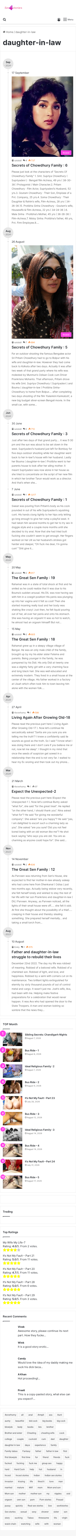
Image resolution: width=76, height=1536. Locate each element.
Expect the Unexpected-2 (34, 791)
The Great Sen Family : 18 (33, 639)
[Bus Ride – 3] (12, 1118)
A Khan (22, 1374)
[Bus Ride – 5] (12, 1182)
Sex (50, 1505)
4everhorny (10, 1414)
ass (50, 1414)
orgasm (8, 1499)
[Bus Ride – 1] (12, 1055)
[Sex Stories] (13, 7)
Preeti (21, 1390)
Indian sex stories (53, 1475)
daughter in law (12, 1445)
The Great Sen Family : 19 (33, 578)
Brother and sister (13, 1433)
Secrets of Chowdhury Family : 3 (40, 434)
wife (37, 1523)
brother (50, 1427)
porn (32, 1499)
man (61, 1481)
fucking (20, 1463)
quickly (19, 1505)
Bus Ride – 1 (32, 1050)
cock (61, 1433)
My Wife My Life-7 (14, 1242)
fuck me (33, 1463)
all (22, 1414)
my (47, 1493)
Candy (22, 1358)
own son (21, 1499)
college (8, 1439)
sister (56, 1511)
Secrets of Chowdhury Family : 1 (39, 499)
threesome (44, 1517)
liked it (41, 1481)
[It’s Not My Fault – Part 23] (12, 1102)
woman (57, 1523)
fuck (67, 1457)
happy (59, 1463)
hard (7, 1469)
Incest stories (22, 1475)
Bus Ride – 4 (32, 1145)
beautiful (19, 1420)
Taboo (30, 1517)
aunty (7, 1420)
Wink (21, 1342)
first (65, 1451)
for (36, 1457)
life (31, 1481)
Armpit (41, 1414)
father (38, 1451)
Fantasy (26, 1451)
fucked (8, 1463)
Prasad (59, 1499)
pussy (8, 1505)
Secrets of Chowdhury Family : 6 (40, 165)
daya (27, 1445)
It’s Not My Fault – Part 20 (19, 1269)
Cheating (31, 1433)
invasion (9, 1481)
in (61, 1469)
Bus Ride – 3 (32, 1113)
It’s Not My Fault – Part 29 (19, 1295)
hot (40, 1469)
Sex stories (10, 1511)
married (8, 1487)
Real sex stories (35, 1505)
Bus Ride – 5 (32, 1177)
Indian (37, 1475)
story (7, 1517)
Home (9, 32)
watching (25, 1523)
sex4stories (62, 1505)
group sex (46, 1463)
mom (40, 1487)
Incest (8, 1475)
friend (45, 1457)
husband (51, 1469)
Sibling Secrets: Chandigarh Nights (46, 1034)
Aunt (59, 1414)
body (19, 1427)
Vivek (21, 1326)
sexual (24, 1511)
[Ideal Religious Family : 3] (12, 1134)
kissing (21, 1481)
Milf (31, 1487)
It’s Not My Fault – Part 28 (19, 1282)
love (51, 1481)
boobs (30, 1427)
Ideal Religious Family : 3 (39, 1129)
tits (55, 1517)
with (46, 1523)
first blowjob (11, 1457)
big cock (61, 1420)
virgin (64, 1517)
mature (20, 1487)
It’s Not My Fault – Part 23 (40, 1097)
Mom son (9, 1493)
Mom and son (54, 1487)
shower (45, 1511)
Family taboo (11, 1451)
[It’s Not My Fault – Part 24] (12, 1166)
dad (52, 1439)
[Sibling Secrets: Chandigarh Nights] (12, 1039)
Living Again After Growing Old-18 (41, 717)
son (65, 1511)
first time (26, 1457)
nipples (58, 1493)
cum (44, 1439)
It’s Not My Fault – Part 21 (18, 1255)
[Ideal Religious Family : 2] (12, 1071)
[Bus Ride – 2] (12, 1087)
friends (56, 1457)
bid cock (33, 1420)
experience (40, 1445)
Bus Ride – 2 (32, 1082)
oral (68, 1493)
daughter (63, 1439)
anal (30, 1414)
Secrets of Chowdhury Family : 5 (40, 347)
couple (20, 1439)
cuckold (33, 1439)
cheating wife (47, 1433)
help (32, 1469)
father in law (52, 1451)
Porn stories (45, 1499)
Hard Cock (19, 1469)
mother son (36, 1493)
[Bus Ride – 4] (12, 1150)
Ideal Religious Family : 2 (39, 1066)
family (54, 1445)
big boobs (47, 1420)
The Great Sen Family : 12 (33, 869)
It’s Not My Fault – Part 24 (40, 1161)
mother (22, 1493)
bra (40, 1427)
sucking (18, 1517)
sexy (34, 1511)
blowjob (9, 1427)
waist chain (10, 1523)
